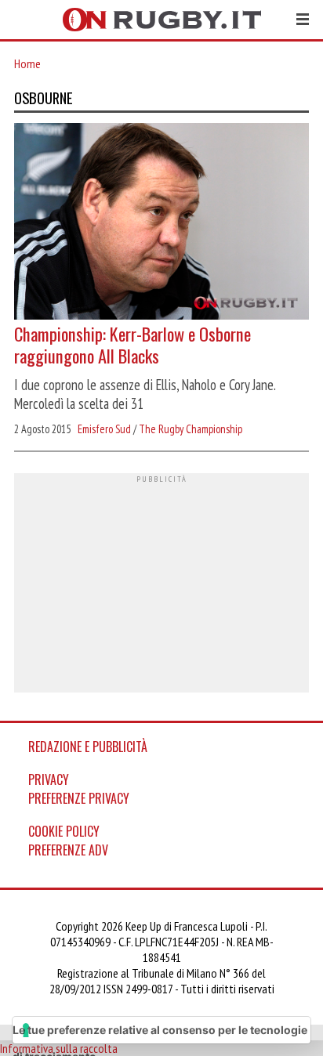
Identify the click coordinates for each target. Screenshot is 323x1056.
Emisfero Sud (104, 428)
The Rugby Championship (190, 428)
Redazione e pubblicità (87, 746)
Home (27, 63)
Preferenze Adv (68, 850)
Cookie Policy (64, 831)
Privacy (48, 779)
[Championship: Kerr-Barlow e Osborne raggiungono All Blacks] (161, 223)
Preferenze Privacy (78, 798)
